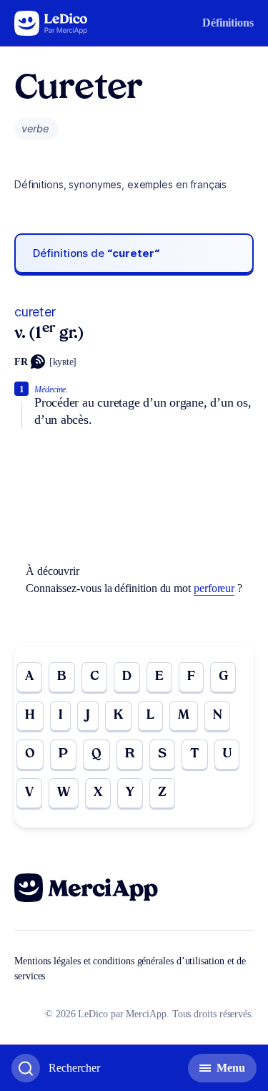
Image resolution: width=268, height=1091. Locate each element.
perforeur (214, 588)
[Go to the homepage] (51, 23)
